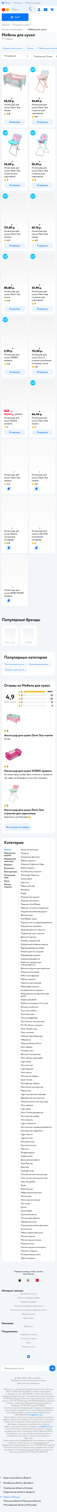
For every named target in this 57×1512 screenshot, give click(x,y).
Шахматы (25, 1167)
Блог (28, 1342)
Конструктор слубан (30, 1116)
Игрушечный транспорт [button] (10, 860)
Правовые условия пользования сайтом (28, 1380)
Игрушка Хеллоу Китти (31, 1043)
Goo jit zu (25, 882)
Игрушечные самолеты (31, 926)
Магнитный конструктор (32, 1087)
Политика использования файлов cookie (28, 1310)
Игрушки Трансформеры (32, 1036)
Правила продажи (28, 1302)
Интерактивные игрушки (32, 990)
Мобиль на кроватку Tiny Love (34, 1003)
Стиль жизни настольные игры (34, 1178)
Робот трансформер (30, 976)
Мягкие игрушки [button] (8, 885)
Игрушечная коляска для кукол (34, 1225)
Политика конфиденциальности (28, 1306)
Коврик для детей (28, 1000)
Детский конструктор (31, 1054)
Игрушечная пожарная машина (34, 944)
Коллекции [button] (9, 868)
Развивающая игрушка (30, 955)
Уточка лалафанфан (29, 1018)
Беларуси (35, 1383)
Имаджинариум (28, 1152)
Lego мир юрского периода (33, 1094)
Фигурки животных (29, 1007)
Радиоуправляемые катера (32, 948)
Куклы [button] (7, 881)
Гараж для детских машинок (33, 930)
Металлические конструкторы (34, 1101)
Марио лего (26, 1091)
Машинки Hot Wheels (30, 904)
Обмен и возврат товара (28, 1297)
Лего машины (27, 1120)
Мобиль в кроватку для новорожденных (31, 963)
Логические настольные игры (34, 1174)
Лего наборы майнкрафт (32, 1058)
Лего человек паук (29, 1029)
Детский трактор (28, 937)
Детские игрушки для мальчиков (35, 968)
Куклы (23, 1207)
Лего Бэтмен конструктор (32, 1021)
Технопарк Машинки (30, 875)
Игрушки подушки (29, 1251)
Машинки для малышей (31, 983)
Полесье (24, 853)
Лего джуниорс (28, 1142)
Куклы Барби (26, 1211)
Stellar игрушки (27, 868)
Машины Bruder (28, 886)
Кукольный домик (29, 1214)
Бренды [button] (7, 849)
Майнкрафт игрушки (30, 986)
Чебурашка (26, 1040)
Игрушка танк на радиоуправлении (36, 922)
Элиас (23, 1185)
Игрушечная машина (30, 901)
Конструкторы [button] (10, 872)
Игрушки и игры (21, 24)
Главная (5, 24)
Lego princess (27, 1138)
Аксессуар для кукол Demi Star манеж (28, 735)
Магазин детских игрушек (32, 951)
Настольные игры (29, 1145)
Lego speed (26, 1109)
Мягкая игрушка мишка (31, 1240)
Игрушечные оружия (30, 897)
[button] (15, 17)
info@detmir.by (35, 1415)
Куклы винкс (26, 1229)
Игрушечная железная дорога (34, 911)
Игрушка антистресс (30, 972)
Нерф (23, 893)
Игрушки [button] (8, 865)
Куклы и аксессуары (12, 29)
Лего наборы (26, 1047)
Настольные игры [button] (9, 876)
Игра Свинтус (27, 1189)
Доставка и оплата (28, 1293)
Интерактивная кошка (30, 1254)
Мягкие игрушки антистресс (33, 1247)
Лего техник (26, 1072)
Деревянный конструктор (32, 1098)
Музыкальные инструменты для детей (35, 995)
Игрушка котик (27, 1243)
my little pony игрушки (31, 871)
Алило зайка (26, 879)
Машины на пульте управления (34, 908)
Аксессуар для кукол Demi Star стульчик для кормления (24, 811)
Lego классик (27, 1134)
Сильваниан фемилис (30, 857)
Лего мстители (27, 1032)
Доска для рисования (30, 1160)
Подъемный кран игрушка (32, 933)
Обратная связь (28, 1314)
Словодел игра (27, 1171)
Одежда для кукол (29, 1222)
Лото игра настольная (30, 1200)
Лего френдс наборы (30, 1083)
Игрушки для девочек (30, 959)
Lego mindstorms (28, 1123)
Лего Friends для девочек (32, 1112)
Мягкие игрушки (28, 1236)
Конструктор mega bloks (32, 1131)
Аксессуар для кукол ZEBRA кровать (28, 771)
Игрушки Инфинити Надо (32, 864)
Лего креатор (27, 1105)
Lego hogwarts (27, 1069)
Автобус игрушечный (30, 941)
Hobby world (26, 1156)
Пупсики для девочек (30, 1218)
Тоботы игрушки (28, 860)
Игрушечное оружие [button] (9, 854)
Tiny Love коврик (29, 1010)
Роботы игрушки (28, 979)
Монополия (26, 1196)
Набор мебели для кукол (32, 1233)
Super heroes (26, 1080)
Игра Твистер (27, 1163)
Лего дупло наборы (29, 1076)
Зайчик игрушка (28, 1258)
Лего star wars (27, 1065)
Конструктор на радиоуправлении (36, 1127)
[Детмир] (6, 10)
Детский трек (27, 915)
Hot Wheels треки (29, 919)
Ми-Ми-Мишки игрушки (32, 1025)
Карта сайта (28, 1318)
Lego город (26, 1061)
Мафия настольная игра (31, 1192)
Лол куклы (25, 1203)
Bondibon (25, 890)
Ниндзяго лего (27, 1051)
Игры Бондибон (28, 1182)
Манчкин (25, 1149)
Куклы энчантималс (29, 850)
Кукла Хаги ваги (28, 1014)
